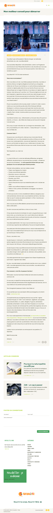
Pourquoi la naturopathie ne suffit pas (35, 365)
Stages (29, 463)
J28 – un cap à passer (33, 385)
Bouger (29, 444)
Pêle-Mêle (29, 454)
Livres (28, 450)
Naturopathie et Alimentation (18, 55)
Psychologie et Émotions (31, 55)
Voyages (29, 465)
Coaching (9, 55)
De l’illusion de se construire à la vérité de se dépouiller (15, 446)
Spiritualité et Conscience (33, 461)
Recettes (29, 458)
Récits (28, 460)
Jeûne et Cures (30, 448)
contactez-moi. (15, 294)
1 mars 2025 (7, 448)
